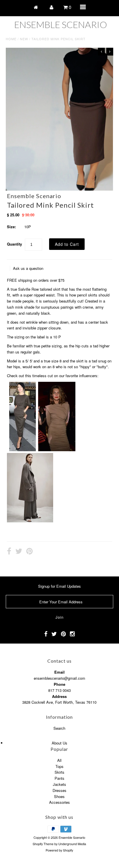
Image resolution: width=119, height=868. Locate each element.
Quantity (14, 244)
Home (11, 38)
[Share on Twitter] (18, 552)
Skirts (59, 772)
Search (59, 728)
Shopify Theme (43, 844)
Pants (59, 778)
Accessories (59, 802)
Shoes (59, 796)
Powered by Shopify (59, 850)
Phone (59, 684)
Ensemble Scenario (60, 24)
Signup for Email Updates (59, 586)
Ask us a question (28, 268)
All (59, 760)
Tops (59, 766)
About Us (59, 743)
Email (59, 672)
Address (59, 696)
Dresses (59, 790)
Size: (11, 226)
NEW (24, 38)
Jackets (59, 784)
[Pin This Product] (29, 552)
